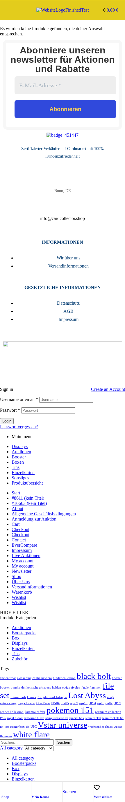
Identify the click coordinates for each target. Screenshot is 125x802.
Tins (15, 467)
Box (15, 637)
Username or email (19, 399)
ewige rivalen (71, 687)
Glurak (31, 697)
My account (22, 560)
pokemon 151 (70, 710)
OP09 (117, 703)
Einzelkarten (23, 472)
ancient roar (8, 678)
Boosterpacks (24, 632)
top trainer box (15, 726)
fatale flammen (91, 687)
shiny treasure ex (56, 718)
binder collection (64, 678)
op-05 (65, 703)
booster (117, 678)
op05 (100, 703)
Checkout (20, 529)
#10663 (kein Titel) (29, 503)
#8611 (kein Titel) (28, 498)
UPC (34, 726)
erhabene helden (50, 687)
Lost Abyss (87, 695)
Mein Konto (40, 797)
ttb (27, 726)
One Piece (43, 703)
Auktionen (21, 451)
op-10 (83, 703)
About (17, 508)
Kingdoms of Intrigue (52, 697)
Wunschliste (103, 797)
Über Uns (21, 581)
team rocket (93, 718)
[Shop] (4, 787)
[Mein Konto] (34, 787)
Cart (15, 524)
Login (6, 421)
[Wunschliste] (97, 787)
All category (23, 758)
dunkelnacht (29, 687)
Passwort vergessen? (19, 426)
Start (16, 492)
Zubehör (19, 658)
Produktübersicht (27, 483)
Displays (20, 446)
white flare (31, 734)
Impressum (22, 550)
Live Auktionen (26, 555)
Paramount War (35, 712)
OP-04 (55, 703)
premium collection (108, 712)
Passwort (10, 410)
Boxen (18, 462)
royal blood (15, 718)
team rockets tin (113, 718)
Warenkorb (22, 592)
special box (76, 718)
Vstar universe (62, 724)
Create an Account (108, 389)
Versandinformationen (32, 586)
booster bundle (10, 687)
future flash (18, 697)
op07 (109, 703)
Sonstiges (20, 477)
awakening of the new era (34, 678)
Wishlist (19, 597)
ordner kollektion (12, 712)
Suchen (63, 742)
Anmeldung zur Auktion (34, 518)
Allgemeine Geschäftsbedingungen (44, 513)
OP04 (92, 703)
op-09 (74, 703)
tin (1, 726)
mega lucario (26, 703)
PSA (3, 718)
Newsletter (21, 571)
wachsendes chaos (100, 726)
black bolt (94, 676)
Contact (19, 539)
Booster (19, 456)
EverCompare (24, 545)
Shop (5, 797)
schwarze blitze (34, 718)
